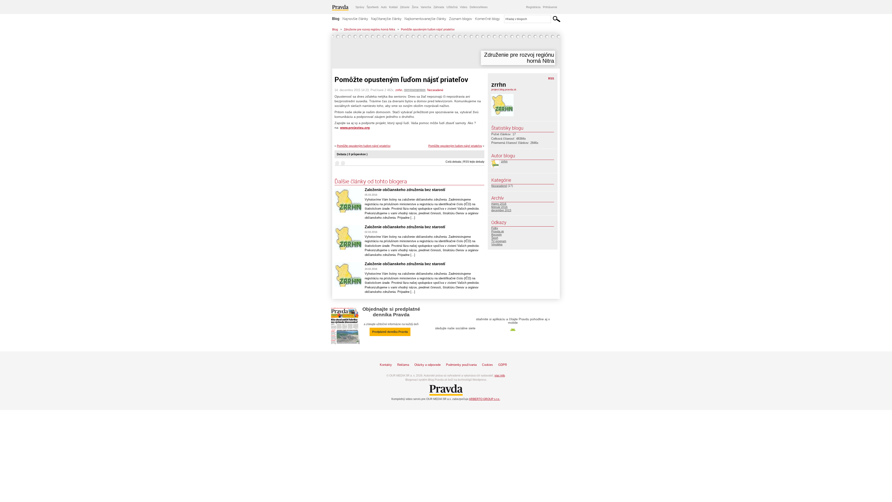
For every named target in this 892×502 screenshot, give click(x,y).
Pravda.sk (497, 231)
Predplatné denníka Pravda (390, 332)
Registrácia (533, 7)
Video (463, 7)
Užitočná (452, 7)
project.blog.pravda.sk (503, 89)
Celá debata (453, 161)
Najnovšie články (355, 18)
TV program (498, 241)
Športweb (373, 7)
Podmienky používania (461, 365)
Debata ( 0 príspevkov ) (352, 154)
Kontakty (386, 365)
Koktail (393, 7)
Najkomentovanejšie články (425, 18)
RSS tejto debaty (473, 161)
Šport (494, 238)
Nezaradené (435, 90)
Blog (335, 18)
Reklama (403, 365)
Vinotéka (496, 244)
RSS (551, 78)
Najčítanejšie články (386, 18)
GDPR (502, 365)
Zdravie (405, 7)
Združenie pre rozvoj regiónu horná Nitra (369, 29)
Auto (384, 7)
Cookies (487, 365)
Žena (415, 7)
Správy (359, 7)
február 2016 (499, 207)
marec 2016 (498, 203)
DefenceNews (479, 7)
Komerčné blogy (487, 18)
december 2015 (501, 210)
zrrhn (398, 90)
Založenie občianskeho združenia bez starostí (405, 190)
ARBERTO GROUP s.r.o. (484, 399)
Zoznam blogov (460, 18)
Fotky (494, 228)
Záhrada (438, 7)
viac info (500, 375)
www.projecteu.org (355, 127)
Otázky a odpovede (427, 365)
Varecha (426, 7)
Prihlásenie (550, 7)
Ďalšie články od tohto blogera (370, 181)
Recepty (496, 234)
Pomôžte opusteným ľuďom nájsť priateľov (428, 29)
